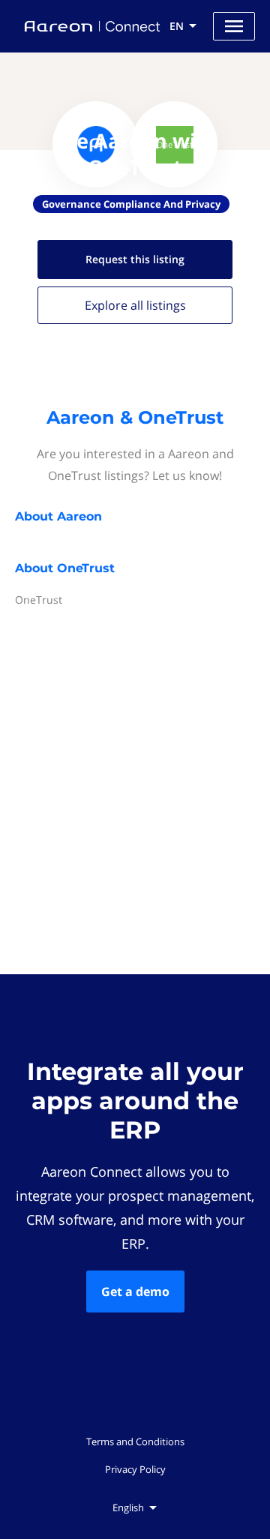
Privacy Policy (135, 1469)
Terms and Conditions (135, 1441)
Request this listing (135, 259)
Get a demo (135, 1291)
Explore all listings (135, 305)
